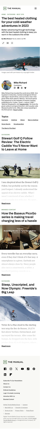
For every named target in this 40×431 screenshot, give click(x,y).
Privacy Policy (19, 411)
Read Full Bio (17, 110)
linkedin (18, 88)
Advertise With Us (9, 396)
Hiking (22, 120)
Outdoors (6, 134)
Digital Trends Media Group (11, 405)
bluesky (25, 88)
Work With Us (9, 408)
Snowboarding (19, 124)
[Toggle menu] (36, 8)
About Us (6, 384)
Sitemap (7, 414)
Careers (25, 405)
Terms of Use (9, 411)
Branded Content (9, 210)
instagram (15, 88)
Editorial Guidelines (9, 390)
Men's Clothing (33, 120)
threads (22, 88)
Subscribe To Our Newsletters (12, 381)
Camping (5, 120)
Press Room (30, 411)
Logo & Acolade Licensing (11, 393)
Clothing (14, 120)
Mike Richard (8, 39)
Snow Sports (6, 124)
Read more (6, 203)
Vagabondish (24, 104)
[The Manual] (12, 8)
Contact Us (7, 387)
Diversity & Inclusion (21, 408)
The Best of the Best (9, 128)
